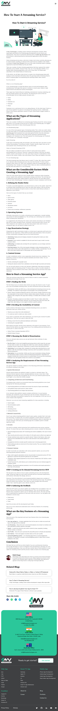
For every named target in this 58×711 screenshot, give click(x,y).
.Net (2, 674)
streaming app (10, 133)
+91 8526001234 (29, 640)
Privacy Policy (5, 708)
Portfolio (42, 694)
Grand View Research (19, 63)
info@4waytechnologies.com (29, 623)
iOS (16, 217)
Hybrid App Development (46, 676)
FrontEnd (4, 691)
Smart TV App (25, 669)
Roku (22, 680)
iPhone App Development (46, 672)
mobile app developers (42, 54)
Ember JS (3, 700)
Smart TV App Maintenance (27, 684)
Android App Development (46, 674)
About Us (23, 691)
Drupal (2, 687)
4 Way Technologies (11, 51)
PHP (2, 676)
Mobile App (44, 669)
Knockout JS (4, 702)
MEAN (2, 678)
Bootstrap (3, 698)
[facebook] (7, 599)
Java (2, 672)
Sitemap (15, 708)
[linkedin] (16, 599)
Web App (4, 669)
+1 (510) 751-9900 (29, 625)
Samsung (23, 672)
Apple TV (23, 674)
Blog (41, 691)
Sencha (3, 696)
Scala (2, 682)
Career (23, 694)
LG (21, 678)
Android (21, 217)
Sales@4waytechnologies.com (29, 639)
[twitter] (20, 599)
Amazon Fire (24, 682)
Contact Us (43, 698)
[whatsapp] (12, 599)
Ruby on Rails (4, 680)
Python (3, 684)
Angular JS (3, 694)
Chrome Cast (24, 687)
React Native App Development (48, 678)
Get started (46, 660)
